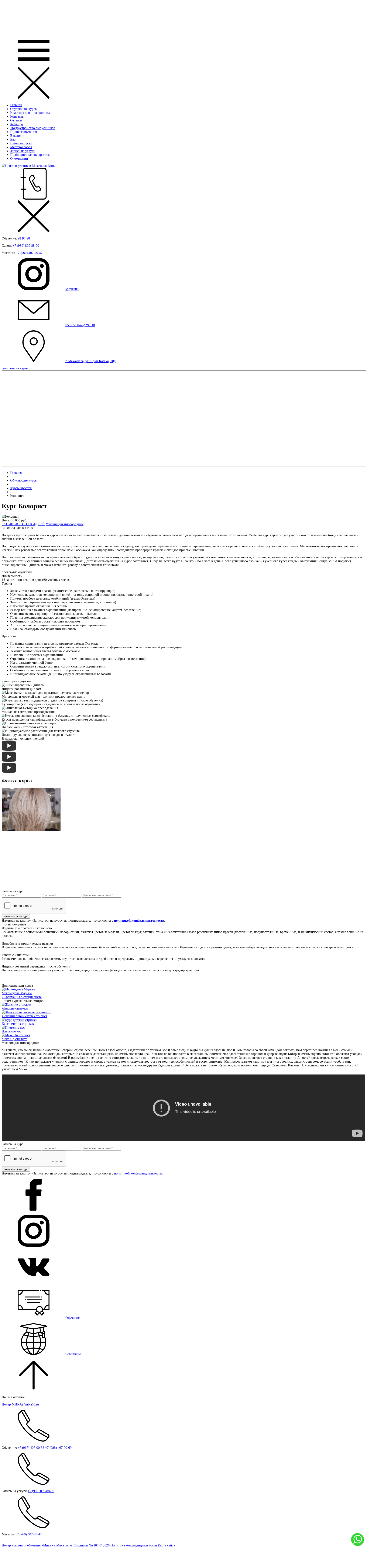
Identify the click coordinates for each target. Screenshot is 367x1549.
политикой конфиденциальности (138, 1173)
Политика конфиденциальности (133, 1545)
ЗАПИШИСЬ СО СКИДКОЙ (23, 524)
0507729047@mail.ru (80, 325)
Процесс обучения (23, 132)
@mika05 (72, 289)
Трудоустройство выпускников (32, 128)
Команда (16, 124)
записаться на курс (15, 916)
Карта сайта (166, 1545)
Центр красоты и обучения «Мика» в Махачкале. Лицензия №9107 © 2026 (56, 1545)
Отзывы (16, 120)
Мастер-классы (21, 147)
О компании (19, 158)
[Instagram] (33, 1245)
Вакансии (17, 135)
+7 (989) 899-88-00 (26, 245)
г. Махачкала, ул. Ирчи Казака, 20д (90, 361)
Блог (13, 139)
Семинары (73, 1354)
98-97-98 (24, 238)
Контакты (17, 116)
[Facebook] (33, 1209)
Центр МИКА (20, 1404)
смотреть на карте (15, 368)
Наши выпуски (21, 143)
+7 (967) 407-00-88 (31, 1447)
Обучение (72, 1317)
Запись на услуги (22, 151)
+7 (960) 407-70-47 (29, 253)
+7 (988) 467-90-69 (58, 1447)
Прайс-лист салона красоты (30, 154)
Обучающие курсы (23, 109)
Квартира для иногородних (30, 112)
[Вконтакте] (33, 1281)
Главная (16, 105)
